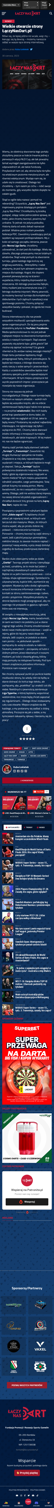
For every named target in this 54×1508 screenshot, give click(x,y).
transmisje (9, 759)
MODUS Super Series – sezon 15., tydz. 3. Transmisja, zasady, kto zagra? (33, 1009)
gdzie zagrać (9, 752)
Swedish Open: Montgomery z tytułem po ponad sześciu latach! (31, 943)
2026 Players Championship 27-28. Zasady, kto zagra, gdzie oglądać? (32, 890)
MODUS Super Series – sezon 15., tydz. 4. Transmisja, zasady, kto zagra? (33, 864)
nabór (24, 755)
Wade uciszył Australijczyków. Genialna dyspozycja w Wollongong (32, 996)
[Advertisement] (27, 122)
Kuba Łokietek (22, 49)
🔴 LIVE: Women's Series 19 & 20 (39, 813)
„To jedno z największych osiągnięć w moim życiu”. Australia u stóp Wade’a (33, 969)
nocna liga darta (38, 755)
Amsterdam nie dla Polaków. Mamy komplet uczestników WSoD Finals (32, 838)
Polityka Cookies (37, 1490)
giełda (22, 752)
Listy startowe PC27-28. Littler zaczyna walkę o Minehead (30, 917)
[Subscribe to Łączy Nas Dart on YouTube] (41, 791)
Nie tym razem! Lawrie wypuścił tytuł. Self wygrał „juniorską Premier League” (33, 931)
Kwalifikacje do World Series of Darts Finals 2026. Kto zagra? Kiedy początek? (32, 852)
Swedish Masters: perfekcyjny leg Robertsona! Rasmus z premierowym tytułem (32, 905)
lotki (30, 752)
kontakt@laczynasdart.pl (27, 1449)
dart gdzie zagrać (40, 748)
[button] (5, 807)
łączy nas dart (10, 755)
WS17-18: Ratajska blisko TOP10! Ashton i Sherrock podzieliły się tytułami (31, 984)
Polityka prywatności (19, 1490)
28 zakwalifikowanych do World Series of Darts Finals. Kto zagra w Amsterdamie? (31, 957)
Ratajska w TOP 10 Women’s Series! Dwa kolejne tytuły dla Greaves (32, 877)
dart (26, 748)
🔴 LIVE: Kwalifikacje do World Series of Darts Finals (14, 813)
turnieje (21, 759)
